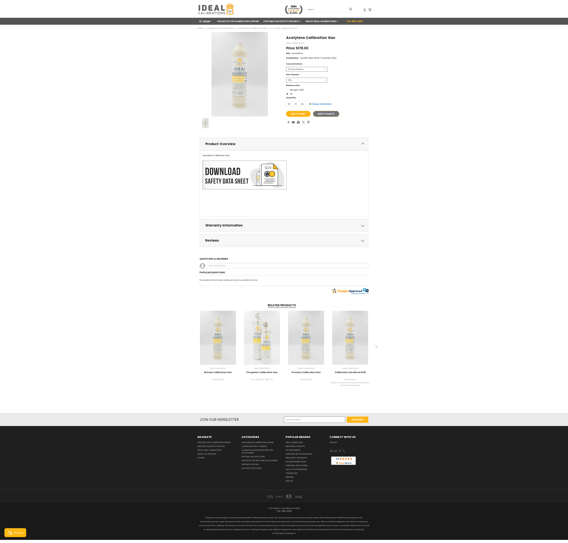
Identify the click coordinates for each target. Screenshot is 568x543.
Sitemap (201, 458)
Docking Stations (250, 464)
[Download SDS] (245, 174)
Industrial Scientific (295, 446)
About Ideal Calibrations (321, 21)
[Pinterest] (308, 122)
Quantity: (291, 97)
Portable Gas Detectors (253, 456)
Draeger (290, 477)
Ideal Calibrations (294, 442)
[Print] (298, 122)
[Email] (293, 122)
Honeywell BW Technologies (299, 454)
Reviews (333, 442)
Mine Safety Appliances (296, 458)
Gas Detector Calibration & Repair (238, 21)
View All (289, 481)
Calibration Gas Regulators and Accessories (257, 451)
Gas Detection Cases (252, 468)
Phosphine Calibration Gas (261, 372)
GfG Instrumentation (296, 461)
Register (212, 454)
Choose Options (218, 337)
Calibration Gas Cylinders (254, 446)
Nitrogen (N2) (297, 89)
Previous (192, 347)
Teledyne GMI (291, 473)
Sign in (200, 454)
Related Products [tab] (282, 305)
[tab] (284, 144)
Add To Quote (326, 113)
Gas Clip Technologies (296, 469)
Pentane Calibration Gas (306, 372)
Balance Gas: (294, 85)
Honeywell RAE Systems (297, 465)
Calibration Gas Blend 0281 (350, 372)
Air (291, 93)
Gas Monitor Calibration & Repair (258, 442)
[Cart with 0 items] (369, 9)
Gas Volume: (293, 74)
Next (376, 347)
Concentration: (295, 63)
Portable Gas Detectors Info (281, 21)
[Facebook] (288, 122)
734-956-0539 (355, 21)
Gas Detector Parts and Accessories (260, 460)
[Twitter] (303, 122)
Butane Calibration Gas (218, 372)
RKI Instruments (293, 450)
